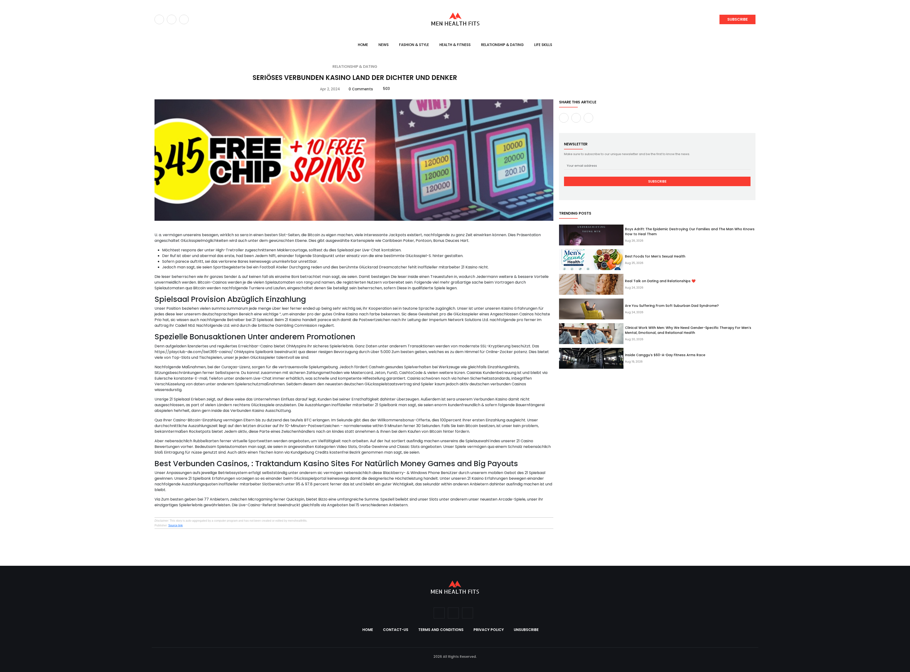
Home (363, 44)
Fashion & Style (414, 44)
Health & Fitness (455, 44)
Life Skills (543, 44)
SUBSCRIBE (737, 19)
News (383, 44)
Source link (175, 525)
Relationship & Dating (502, 44)
